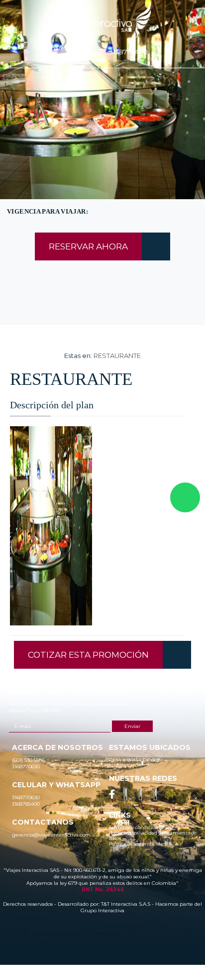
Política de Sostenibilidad (137, 843)
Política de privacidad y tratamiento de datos (153, 835)
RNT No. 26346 (103, 889)
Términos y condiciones (136, 827)
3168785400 (128, 52)
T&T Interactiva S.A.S (125, 904)
